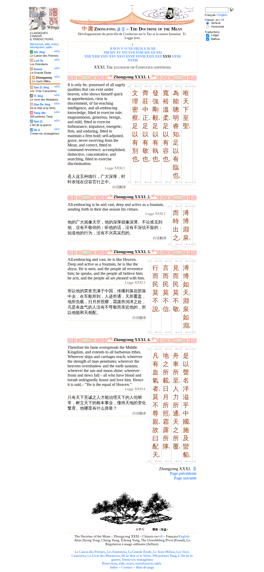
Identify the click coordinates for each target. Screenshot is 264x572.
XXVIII (140, 56)
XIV (113, 52)
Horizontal (217, 26)
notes (130, 563)
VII (130, 49)
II (111, 49)
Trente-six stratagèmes (137, 559)
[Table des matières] (123, 28)
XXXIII (133, 60)
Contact (127, 567)
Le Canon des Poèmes (90, 552)
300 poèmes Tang (164, 556)
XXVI (121, 56)
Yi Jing (38, 95)
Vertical (215, 22)
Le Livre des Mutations (103, 556)
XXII (87, 56)
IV (118, 49)
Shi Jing (39, 52)
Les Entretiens (117, 552)
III (114, 49)
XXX (158, 56)
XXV (112, 56)
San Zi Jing (41, 87)
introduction (144, 563)
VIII (136, 49)
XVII (131, 52)
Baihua (215, 38)
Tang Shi (40, 112)
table (157, 563)
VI (125, 49)
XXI (159, 52)
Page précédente (183, 473)
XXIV (104, 56)
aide (122, 563)
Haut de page (145, 567)
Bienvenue (109, 563)
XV (118, 52)
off (161, 536)
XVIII (139, 52)
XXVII (130, 56)
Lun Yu (38, 60)
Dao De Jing (42, 104)
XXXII (176, 56)
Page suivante (185, 478)
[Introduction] (118, 28)
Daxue (38, 69)
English (184, 536)
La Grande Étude (140, 552)
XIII (106, 52)
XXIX (150, 56)
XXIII (96, 56)
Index (114, 567)
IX (141, 49)
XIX (147, 52)
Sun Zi (38, 121)
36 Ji (37, 129)
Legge (215, 35)
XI (148, 49)
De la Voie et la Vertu (136, 556)
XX (153, 52)
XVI (124, 52)
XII (153, 49)
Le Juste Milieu (164, 552)
